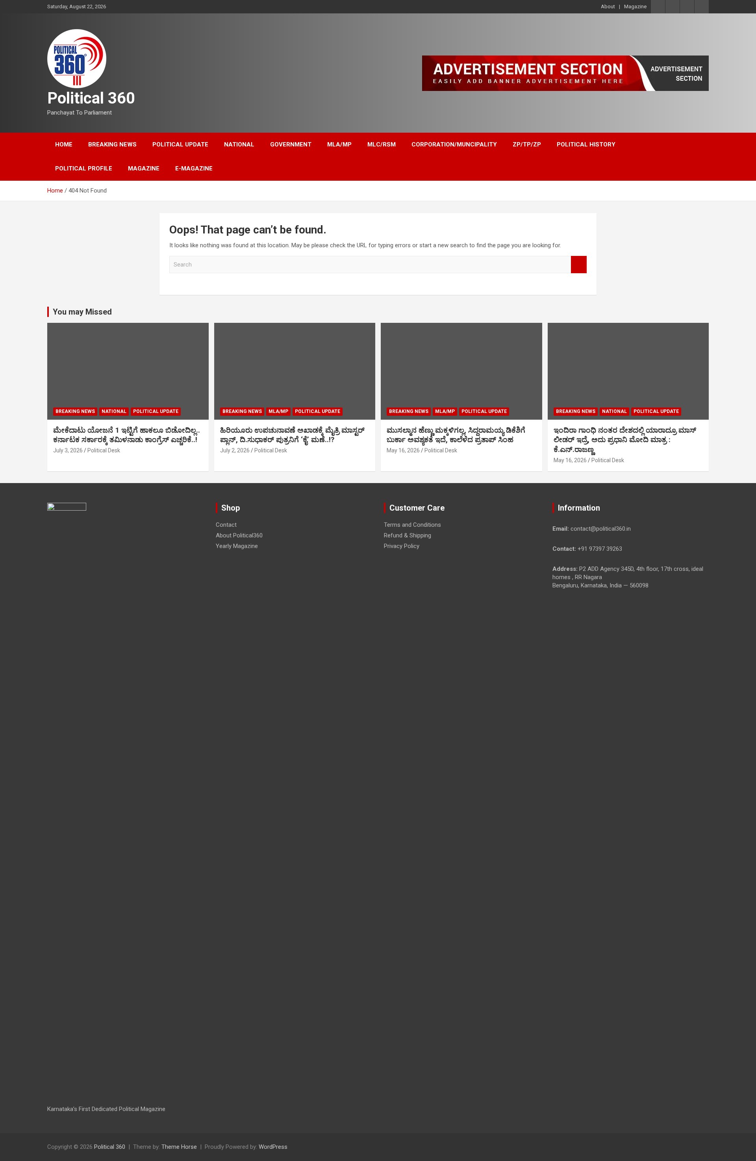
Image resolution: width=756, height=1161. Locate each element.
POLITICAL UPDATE (180, 144)
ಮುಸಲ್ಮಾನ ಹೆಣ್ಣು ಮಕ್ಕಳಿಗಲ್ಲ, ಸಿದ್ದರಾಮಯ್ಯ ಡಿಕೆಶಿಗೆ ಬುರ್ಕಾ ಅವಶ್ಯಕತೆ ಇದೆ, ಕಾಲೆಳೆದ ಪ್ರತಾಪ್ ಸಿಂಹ (456, 435)
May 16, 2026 (403, 450)
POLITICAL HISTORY (586, 144)
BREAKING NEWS (112, 144)
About (608, 6)
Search (579, 265)
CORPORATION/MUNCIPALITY (454, 144)
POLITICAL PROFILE (83, 168)
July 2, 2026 (235, 450)
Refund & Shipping (407, 535)
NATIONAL (239, 144)
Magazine (635, 6)
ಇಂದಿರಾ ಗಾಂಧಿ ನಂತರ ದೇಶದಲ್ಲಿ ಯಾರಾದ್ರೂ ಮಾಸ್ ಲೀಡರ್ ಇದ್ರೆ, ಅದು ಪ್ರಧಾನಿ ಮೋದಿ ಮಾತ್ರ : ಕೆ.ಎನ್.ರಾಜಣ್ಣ (625, 440)
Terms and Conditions (412, 524)
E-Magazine (194, 168)
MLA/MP (339, 144)
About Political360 (239, 535)
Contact (226, 524)
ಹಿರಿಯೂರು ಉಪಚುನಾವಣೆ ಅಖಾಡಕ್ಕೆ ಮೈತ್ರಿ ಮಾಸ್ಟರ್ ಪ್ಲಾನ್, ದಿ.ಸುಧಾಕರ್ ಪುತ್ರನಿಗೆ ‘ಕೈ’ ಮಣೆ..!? (292, 435)
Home (63, 144)
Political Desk (103, 450)
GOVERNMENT (290, 144)
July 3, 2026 (68, 450)
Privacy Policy (401, 546)
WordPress (273, 1146)
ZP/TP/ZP (527, 144)
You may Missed (82, 312)
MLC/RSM (381, 144)
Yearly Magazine (237, 546)
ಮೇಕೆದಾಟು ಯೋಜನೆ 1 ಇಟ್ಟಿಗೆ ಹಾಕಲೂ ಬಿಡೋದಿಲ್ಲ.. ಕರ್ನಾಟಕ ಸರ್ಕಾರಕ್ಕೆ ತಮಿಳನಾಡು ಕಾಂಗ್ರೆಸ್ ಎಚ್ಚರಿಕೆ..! (126, 435)
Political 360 (91, 98)
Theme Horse (179, 1146)
